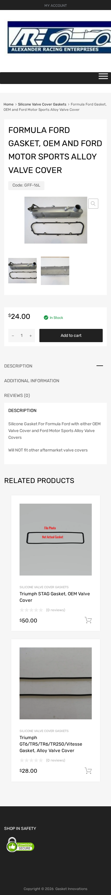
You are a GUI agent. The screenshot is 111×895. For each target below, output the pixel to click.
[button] (93, 204)
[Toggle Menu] (103, 78)
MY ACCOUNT (55, 6)
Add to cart (71, 335)
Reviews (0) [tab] (17, 395)
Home (9, 104)
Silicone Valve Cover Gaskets (42, 104)
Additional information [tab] (31, 380)
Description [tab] (18, 366)
